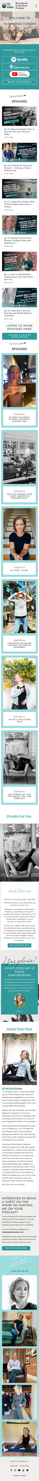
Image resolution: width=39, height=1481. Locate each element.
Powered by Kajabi (19, 1475)
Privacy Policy (24, 1466)
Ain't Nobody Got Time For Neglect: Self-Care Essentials (19, 796)
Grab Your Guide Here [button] (19, 945)
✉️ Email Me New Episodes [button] (19, 82)
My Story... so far (19, 570)
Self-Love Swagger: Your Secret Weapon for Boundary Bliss (19, 496)
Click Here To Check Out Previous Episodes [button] (19, 336)
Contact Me (13, 1466)
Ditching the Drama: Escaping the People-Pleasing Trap (19, 419)
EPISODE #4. (19, 640)
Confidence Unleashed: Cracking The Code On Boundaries (19, 645)
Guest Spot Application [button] (16, 1248)
